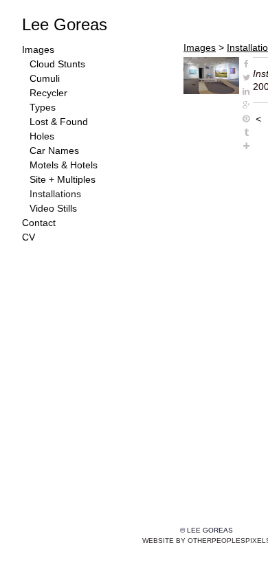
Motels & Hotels (64, 164)
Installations (55, 193)
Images (38, 49)
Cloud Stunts (57, 63)
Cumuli (45, 78)
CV (28, 237)
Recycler (48, 92)
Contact (39, 222)
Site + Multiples (63, 179)
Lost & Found (59, 121)
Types (43, 107)
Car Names (54, 150)
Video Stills (53, 208)
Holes (42, 136)
